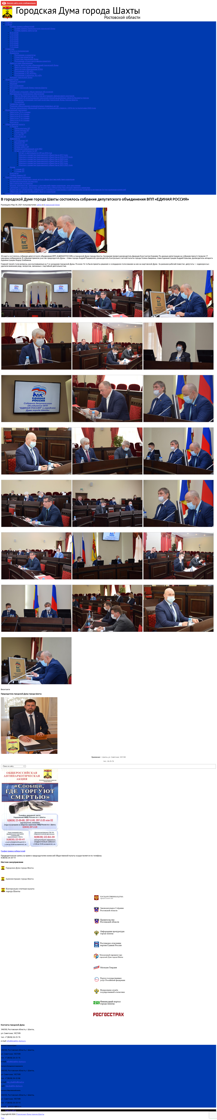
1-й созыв (14, 47)
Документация (11, 79)
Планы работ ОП (21, 147)
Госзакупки (19, 102)
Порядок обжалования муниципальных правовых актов (34, 106)
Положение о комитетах (25, 55)
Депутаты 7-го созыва (19, 118)
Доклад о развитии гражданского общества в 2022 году (43, 163)
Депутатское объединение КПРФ (28, 69)
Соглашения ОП (21, 141)
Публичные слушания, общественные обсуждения (31, 92)
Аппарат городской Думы (21, 77)
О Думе (8, 24)
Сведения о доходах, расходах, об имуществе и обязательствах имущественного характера (50, 188)
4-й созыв (14, 41)
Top (2, 1118)
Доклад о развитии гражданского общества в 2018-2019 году (46, 157)
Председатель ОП (22, 128)
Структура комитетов (23, 57)
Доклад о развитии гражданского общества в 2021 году (43, 161)
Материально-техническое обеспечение (27, 94)
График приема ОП (18, 175)
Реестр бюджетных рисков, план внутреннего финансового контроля (44, 96)
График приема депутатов (25, 31)
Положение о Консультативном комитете (32, 61)
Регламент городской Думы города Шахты (28, 88)
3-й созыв (14, 43)
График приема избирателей (22, 26)
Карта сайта (10, 1110)
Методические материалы (21, 183)
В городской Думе (52, 205)
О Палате (14, 126)
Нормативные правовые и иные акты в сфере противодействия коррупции (42, 179)
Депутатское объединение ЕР (27, 67)
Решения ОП (19, 143)
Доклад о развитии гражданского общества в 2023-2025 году (46, 165)
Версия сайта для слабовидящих (21, 3)
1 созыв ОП (19, 169)
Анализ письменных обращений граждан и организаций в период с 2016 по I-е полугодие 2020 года (53, 108)
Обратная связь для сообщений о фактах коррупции (32, 192)
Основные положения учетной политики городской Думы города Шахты (46, 100)
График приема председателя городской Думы (34, 29)
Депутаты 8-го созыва (19, 116)
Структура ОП (20, 132)
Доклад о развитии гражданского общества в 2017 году (43, 155)
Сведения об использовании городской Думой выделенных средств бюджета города (51, 98)
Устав (12, 90)
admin (39, 205)
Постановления (17, 86)
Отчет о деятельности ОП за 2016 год (35, 153)
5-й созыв (14, 39)
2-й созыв (14, 45)
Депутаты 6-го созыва (19, 120)
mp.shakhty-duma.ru (14, 1086)
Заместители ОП (21, 130)
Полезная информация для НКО (28, 149)
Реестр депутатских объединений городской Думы (36, 65)
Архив (12, 167)
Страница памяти (13, 194)
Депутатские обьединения (21, 63)
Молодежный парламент (16, 110)
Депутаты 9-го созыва (19, 114)
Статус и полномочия (19, 51)
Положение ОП (20, 145)
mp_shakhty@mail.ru (15, 1082)
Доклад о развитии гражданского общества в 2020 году (43, 159)
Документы (15, 139)
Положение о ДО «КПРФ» (25, 73)
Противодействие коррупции (18, 177)
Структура (9, 49)
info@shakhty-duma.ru (16, 1041)
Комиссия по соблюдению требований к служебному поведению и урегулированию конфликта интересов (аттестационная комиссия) (68, 190)
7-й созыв (14, 35)
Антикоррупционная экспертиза (24, 181)
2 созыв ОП (19, 171)
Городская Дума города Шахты (30, 1114)
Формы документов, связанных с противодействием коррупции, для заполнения (45, 185)
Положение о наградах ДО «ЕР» (28, 75)
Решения (13, 84)
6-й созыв (14, 37)
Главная (8, 22)
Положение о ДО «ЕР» (23, 71)
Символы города (17, 104)
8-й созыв (14, 33)
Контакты (14, 122)
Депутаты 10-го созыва (20, 112)
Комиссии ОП (20, 137)
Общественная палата (15, 124)
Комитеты (14, 53)
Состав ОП (19, 135)
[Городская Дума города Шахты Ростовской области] (73, 19)
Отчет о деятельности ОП (25, 151)
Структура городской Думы (26, 59)
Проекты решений (17, 82)
